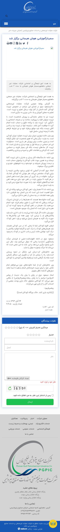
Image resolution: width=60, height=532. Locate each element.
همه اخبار (48, 309)
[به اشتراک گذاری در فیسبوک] (27, 43)
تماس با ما (29, 434)
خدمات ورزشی (14, 428)
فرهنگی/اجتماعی (43, 428)
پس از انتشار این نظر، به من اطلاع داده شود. (32, 395)
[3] (33, 335)
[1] (28, 335)
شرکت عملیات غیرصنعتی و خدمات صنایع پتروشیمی (40, 30)
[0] (6, 327)
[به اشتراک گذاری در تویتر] (24, 43)
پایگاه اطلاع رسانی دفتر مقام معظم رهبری (30, 491)
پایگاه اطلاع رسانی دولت (30, 494)
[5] (39, 335)
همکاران (14, 418)
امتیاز (51, 334)
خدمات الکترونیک (43, 423)
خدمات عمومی (28, 428)
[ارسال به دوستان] (11, 43)
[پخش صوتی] (17, 43)
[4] (36, 335)
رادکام (30, 529)
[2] (30, 335)
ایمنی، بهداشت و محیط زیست (21, 423)
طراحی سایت (37, 529)
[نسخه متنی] (8, 43)
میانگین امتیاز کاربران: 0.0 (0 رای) (33, 327)
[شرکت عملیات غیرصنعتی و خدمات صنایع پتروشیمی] (30, 7)
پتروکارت (24, 418)
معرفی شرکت (42, 418)
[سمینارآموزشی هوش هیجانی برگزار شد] (30, 62)
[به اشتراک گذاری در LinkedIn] (20, 43)
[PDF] (14, 43)
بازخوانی (9, 387)
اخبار (32, 418)
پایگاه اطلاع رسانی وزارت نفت (30, 497)
